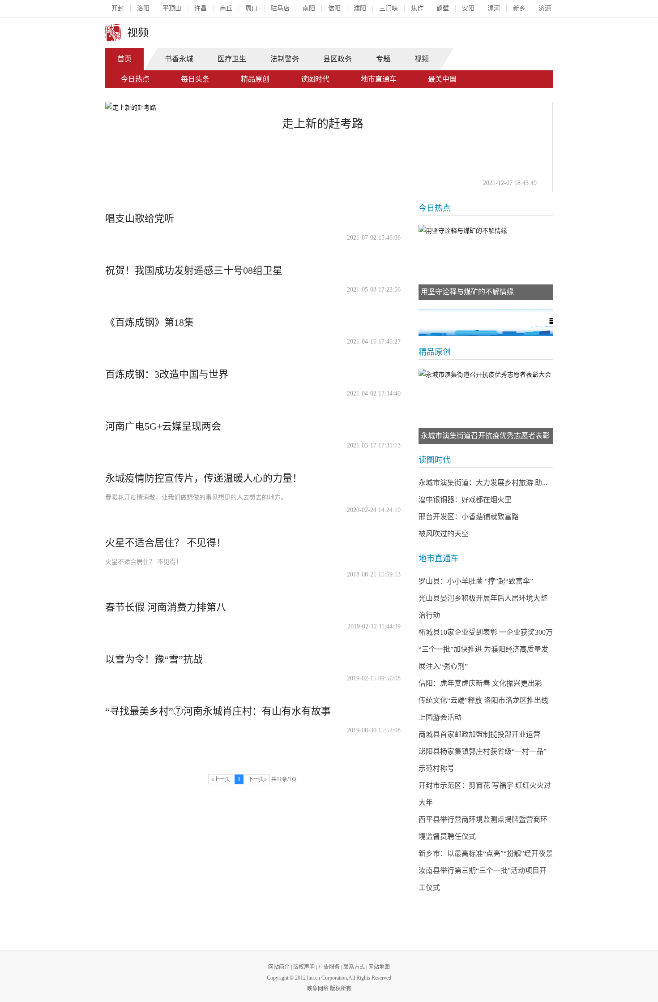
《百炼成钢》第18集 (149, 322)
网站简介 (279, 967)
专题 (383, 59)
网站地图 (379, 967)
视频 (421, 59)
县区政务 (337, 59)
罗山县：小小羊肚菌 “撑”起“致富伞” (476, 581)
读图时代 (315, 79)
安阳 (468, 8)
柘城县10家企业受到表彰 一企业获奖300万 (486, 632)
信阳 (334, 8)
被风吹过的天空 (444, 534)
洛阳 (143, 8)
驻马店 (280, 8)
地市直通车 (379, 79)
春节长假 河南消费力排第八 (165, 607)
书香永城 (179, 59)
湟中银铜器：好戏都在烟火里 (465, 499)
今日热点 (135, 79)
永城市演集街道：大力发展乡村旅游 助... (483, 482)
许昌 (200, 8)
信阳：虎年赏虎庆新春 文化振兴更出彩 (480, 683)
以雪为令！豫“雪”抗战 (154, 659)
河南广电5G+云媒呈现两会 (163, 426)
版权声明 (304, 967)
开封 (117, 8)
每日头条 (195, 79)
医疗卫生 (232, 59)
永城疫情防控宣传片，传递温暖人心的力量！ (203, 478)
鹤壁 (442, 8)
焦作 (417, 8)
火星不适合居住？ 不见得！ (165, 542)
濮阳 (360, 8)
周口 (251, 8)
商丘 (226, 8)
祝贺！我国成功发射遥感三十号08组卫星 (193, 270)
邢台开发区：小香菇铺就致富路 (469, 516)
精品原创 (255, 79)
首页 (124, 59)
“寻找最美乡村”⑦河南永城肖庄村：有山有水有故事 (218, 711)
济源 (544, 8)
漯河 (493, 8)
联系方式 (354, 967)
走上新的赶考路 (322, 123)
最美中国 (442, 79)
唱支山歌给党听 (139, 218)
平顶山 (171, 8)
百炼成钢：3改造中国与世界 (166, 374)
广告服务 (329, 967)
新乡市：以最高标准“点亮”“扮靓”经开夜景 (486, 853)
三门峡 (388, 8)
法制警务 (284, 59)
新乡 (519, 8)
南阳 (309, 8)
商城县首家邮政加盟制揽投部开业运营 (479, 734)
